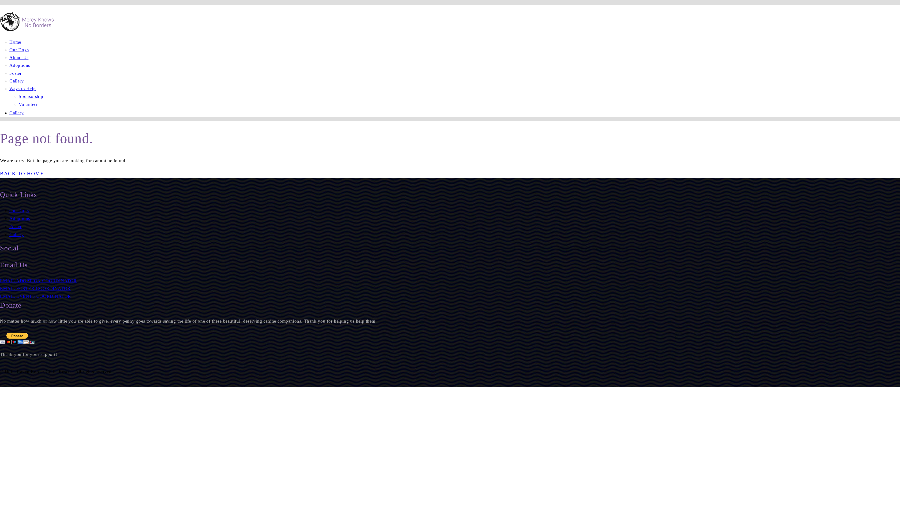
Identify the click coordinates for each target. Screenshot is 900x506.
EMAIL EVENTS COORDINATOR (35, 296)
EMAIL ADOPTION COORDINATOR (38, 280)
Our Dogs (19, 210)
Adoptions (19, 218)
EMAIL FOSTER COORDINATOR (35, 288)
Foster (15, 226)
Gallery (16, 234)
